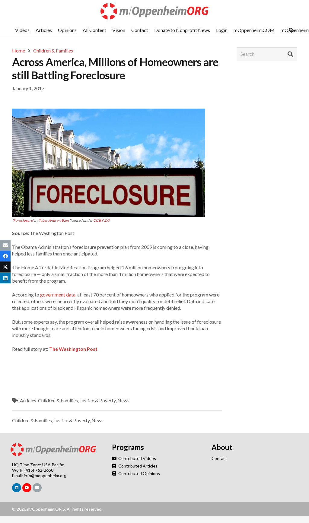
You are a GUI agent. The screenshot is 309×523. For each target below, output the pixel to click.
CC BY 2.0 (101, 220)
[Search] (290, 54)
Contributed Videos (136, 458)
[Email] (37, 487)
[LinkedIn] (16, 487)
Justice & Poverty (98, 400)
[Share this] (5, 256)
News (123, 400)
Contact (219, 458)
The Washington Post (73, 349)
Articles (28, 400)
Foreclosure (22, 220)
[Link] (154, 11)
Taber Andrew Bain (54, 220)
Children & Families (58, 400)
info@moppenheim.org (45, 475)
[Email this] (5, 245)
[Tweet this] (5, 267)
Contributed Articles (137, 465)
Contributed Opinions (138, 473)
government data (57, 294)
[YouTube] (26, 487)
